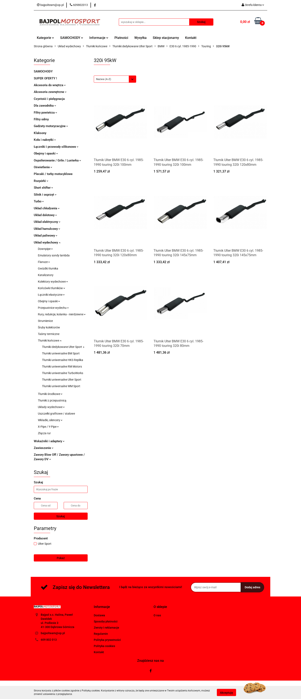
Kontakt (190, 38)
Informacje (97, 38)
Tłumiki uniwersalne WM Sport (61, 386)
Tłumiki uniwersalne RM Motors (62, 366)
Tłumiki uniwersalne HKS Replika (62, 360)
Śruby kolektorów (49, 327)
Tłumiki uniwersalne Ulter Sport (61, 379)
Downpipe (44, 248)
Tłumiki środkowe (49, 394)
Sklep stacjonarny (166, 38)
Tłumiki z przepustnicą (52, 400)
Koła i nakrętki (44, 140)
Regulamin (101, 633)
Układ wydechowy (46, 242)
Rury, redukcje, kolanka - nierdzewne (61, 314)
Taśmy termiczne (48, 334)
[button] (102, 607)
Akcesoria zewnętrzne (49, 92)
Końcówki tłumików (50, 288)
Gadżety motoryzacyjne (50, 126)
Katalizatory (45, 275)
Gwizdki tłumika (48, 268)
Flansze (43, 262)
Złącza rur (44, 433)
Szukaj (60, 516)
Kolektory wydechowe (52, 281)
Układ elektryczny (46, 222)
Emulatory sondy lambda (54, 255)
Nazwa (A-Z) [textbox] (103, 79)
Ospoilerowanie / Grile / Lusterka (56, 160)
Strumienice (45, 320)
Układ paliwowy (45, 235)
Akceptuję (226, 692)
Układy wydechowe (50, 407)
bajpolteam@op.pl (53, 633)
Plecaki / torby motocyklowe (53, 174)
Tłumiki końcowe (49, 340)
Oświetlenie (42, 167)
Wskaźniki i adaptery (48, 441)
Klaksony (40, 133)
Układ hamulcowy (46, 229)
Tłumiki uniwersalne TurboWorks (62, 373)
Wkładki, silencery (49, 420)
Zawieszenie (43, 448)
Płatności (121, 38)
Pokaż (61, 558)
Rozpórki (40, 181)
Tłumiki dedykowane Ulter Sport (62, 346)
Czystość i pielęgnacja (49, 99)
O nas (157, 615)
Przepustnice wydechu (52, 307)
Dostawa (99, 615)
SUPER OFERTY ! (45, 78)
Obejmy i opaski (45, 153)
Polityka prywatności (107, 640)
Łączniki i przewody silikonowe (55, 147)
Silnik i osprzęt (44, 194)
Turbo (38, 201)
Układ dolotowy (44, 215)
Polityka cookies (104, 646)
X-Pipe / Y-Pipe (47, 426)
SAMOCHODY (70, 38)
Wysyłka (140, 38)
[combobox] (115, 79)
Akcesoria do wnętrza (49, 85)
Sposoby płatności (106, 621)
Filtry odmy (41, 119)
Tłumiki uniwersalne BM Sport (61, 353)
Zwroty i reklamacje (106, 627)
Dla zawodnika (44, 105)
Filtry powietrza (44, 112)
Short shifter (42, 187)
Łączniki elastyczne (50, 294)
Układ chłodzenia (46, 208)
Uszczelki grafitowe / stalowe (56, 413)
